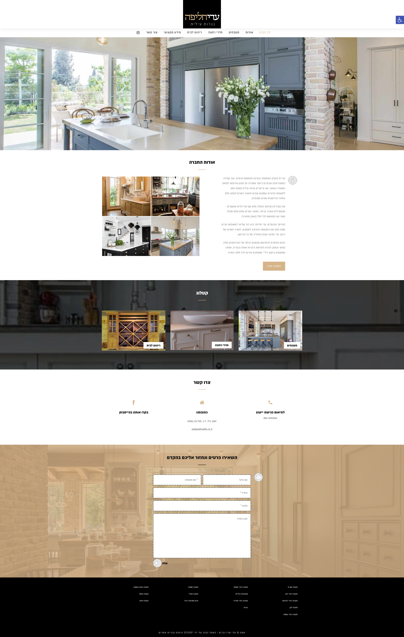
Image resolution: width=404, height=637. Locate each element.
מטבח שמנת (193, 587)
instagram (137, 33)
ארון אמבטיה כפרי (191, 601)
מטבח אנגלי (193, 594)
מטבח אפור (143, 601)
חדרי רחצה (215, 32)
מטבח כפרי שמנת (241, 587)
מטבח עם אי (292, 587)
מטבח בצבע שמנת (141, 587)
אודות (249, 32)
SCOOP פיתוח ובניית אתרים (176, 632)
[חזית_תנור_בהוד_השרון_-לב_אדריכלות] (175, 236)
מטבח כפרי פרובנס (289, 601)
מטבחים (234, 32)
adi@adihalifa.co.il (202, 429)
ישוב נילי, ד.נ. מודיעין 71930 (202, 421)
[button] (400, 20)
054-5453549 (270, 418)
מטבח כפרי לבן (291, 594)
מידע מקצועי (172, 32)
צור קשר (151, 32)
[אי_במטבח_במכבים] (175, 196)
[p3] (126, 196)
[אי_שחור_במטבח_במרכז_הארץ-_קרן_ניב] (126, 236)
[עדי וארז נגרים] (202, 14)
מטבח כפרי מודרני (240, 601)
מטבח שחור (143, 594)
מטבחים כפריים (242, 594)
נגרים (246, 607)
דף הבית (264, 32)
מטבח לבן (293, 607)
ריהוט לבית (194, 32)
